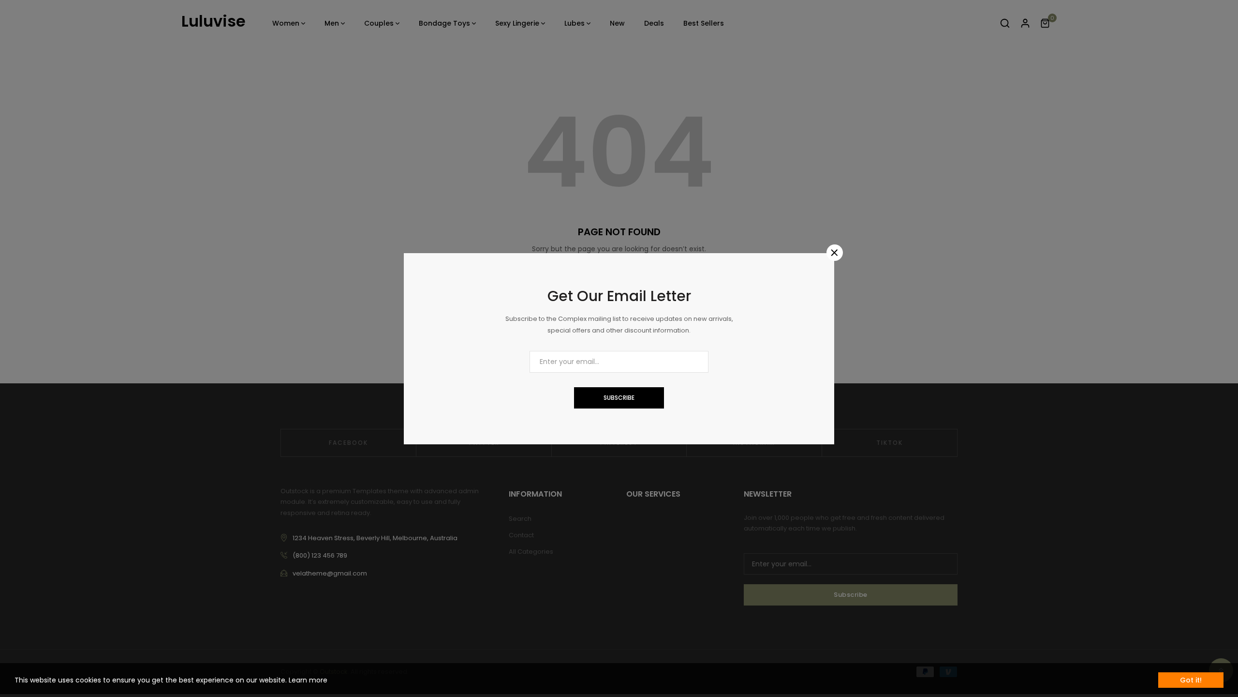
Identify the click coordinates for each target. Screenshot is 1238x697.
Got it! (1191, 680)
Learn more (308, 680)
